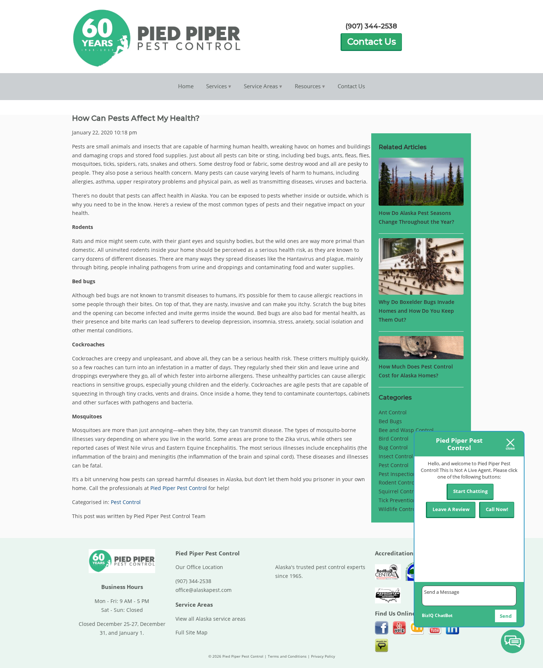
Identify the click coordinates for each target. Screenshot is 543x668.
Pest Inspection (397, 473)
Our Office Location (199, 567)
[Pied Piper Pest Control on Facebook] (381, 627)
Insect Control (396, 456)
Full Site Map (191, 632)
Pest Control (126, 502)
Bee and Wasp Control (406, 430)
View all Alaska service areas (210, 618)
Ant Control (393, 412)
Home (186, 86)
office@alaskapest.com (203, 589)
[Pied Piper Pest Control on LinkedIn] (452, 627)
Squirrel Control (398, 491)
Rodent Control (397, 482)
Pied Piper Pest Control (178, 487)
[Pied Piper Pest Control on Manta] (417, 627)
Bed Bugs (390, 421)
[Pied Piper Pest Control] (122, 572)
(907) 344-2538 (371, 26)
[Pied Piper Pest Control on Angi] (381, 645)
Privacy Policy (323, 656)
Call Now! (497, 509)
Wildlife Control (398, 509)
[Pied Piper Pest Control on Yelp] (399, 627)
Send (506, 616)
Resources (308, 86)
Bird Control (394, 438)
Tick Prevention (397, 500)
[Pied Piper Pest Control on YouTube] (434, 627)
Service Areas (261, 86)
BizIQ (428, 615)
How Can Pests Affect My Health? (135, 118)
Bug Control (393, 447)
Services (216, 86)
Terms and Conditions (287, 656)
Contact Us (371, 41)
